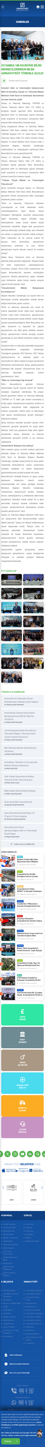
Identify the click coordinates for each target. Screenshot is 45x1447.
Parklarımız (30, 1330)
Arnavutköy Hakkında (34, 1290)
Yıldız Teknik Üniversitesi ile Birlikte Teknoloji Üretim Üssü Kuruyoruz (19, 779)
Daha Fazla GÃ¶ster (24, 844)
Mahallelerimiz (31, 1303)
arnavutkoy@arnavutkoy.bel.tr (22, 1410)
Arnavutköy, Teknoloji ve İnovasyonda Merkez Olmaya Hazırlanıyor (20, 765)
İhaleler (28, 1238)
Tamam (7, 1441)
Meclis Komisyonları (10, 1245)
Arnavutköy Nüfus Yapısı (32, 1298)
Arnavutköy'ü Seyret (33, 1320)
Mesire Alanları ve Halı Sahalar (34, 1338)
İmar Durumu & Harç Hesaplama (11, 1331)
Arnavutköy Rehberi (33, 1310)
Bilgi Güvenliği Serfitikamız (8, 1268)
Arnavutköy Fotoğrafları (34, 1313)
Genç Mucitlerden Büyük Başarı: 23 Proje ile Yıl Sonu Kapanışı (19, 816)
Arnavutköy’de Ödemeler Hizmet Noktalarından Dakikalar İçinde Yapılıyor (21, 701)
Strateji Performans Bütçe (10, 1258)
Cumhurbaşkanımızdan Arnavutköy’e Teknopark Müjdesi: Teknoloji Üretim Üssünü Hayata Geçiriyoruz (20, 735)
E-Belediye (7, 1313)
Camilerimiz (30, 1343)
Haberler (29, 1228)
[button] (3, 1187)
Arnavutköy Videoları (33, 1317)
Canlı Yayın (30, 1224)
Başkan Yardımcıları (10, 1238)
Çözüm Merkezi (9, 1327)
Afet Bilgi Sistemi (9, 1290)
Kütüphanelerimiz (32, 1334)
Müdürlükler (7, 1241)
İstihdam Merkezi (9, 1317)
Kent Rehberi (8, 1336)
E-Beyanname (8, 1324)
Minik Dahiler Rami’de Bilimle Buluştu (20, 792)
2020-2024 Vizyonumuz (8, 1252)
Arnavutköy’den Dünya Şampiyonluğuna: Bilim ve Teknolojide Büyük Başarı (20, 832)
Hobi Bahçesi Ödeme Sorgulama (10, 1295)
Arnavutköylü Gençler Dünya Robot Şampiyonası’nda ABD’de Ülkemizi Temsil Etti (19, 717)
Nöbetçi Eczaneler (32, 1241)
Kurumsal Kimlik (9, 1228)
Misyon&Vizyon (8, 1231)
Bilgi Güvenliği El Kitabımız (9, 1274)
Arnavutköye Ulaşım (33, 1294)
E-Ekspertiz (7, 1300)
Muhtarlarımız (31, 1307)
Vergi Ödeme (8, 1310)
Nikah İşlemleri (8, 1320)
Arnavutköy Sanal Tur (34, 1324)
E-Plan (5, 1307)
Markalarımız (8, 1263)
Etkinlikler (29, 1234)
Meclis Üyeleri (8, 1234)
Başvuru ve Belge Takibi (12, 1303)
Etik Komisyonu (9, 1248)
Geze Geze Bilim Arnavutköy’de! (18, 803)
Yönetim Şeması (9, 1224)
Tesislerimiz (30, 1327)
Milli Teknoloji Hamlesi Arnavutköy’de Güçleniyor (20, 751)
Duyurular (29, 1231)
